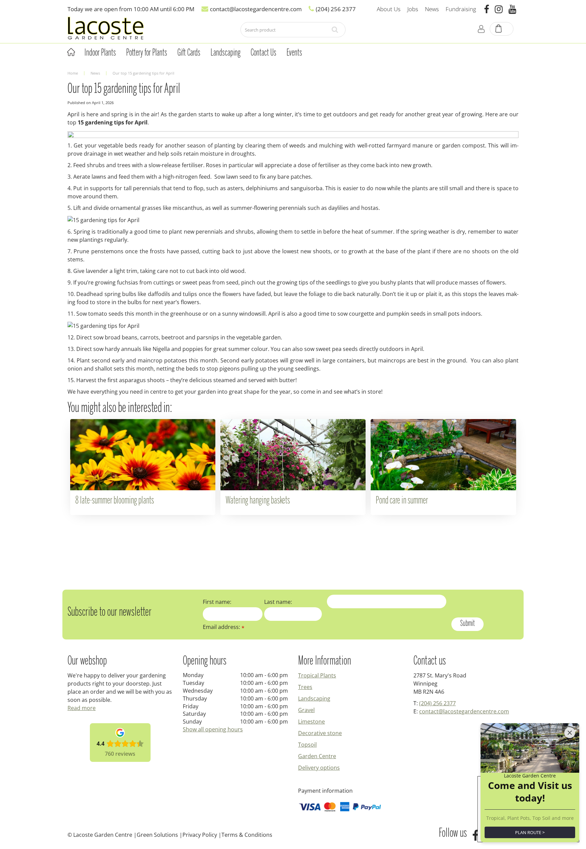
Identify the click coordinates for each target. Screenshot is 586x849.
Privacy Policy (199, 834)
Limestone (311, 721)
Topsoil (307, 744)
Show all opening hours (213, 729)
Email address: (224, 627)
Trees (305, 687)
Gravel (306, 710)
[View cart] (502, 29)
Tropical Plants (317, 675)
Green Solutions (157, 834)
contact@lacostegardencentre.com (464, 711)
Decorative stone (320, 733)
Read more (81, 708)
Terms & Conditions (246, 834)
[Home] (71, 52)
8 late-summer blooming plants (114, 501)
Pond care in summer (402, 501)
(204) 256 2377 (437, 703)
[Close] (569, 732)
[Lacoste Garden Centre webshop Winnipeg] (105, 27)
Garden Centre (317, 756)
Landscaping (314, 698)
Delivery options (319, 767)
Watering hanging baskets (258, 501)
